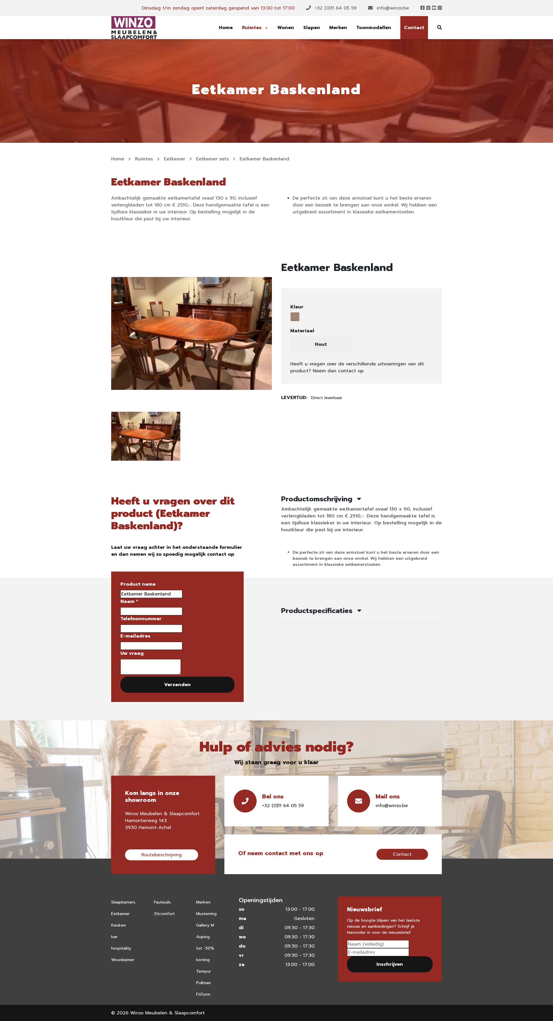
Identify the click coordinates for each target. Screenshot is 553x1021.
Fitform (203, 994)
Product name (138, 584)
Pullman (203, 983)
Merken (338, 27)
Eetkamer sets (212, 158)
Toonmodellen (373, 27)
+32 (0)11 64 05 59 (335, 8)
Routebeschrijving (161, 854)
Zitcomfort (164, 914)
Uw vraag (132, 653)
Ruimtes (252, 27)
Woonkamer (122, 960)
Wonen (285, 27)
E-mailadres (135, 636)
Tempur (203, 971)
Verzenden (177, 684)
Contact (414, 27)
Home (226, 27)
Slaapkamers (123, 902)
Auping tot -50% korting (205, 948)
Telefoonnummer (141, 618)
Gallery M (205, 925)
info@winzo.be (392, 8)
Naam (129, 601)
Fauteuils (162, 902)
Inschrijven (389, 964)
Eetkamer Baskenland (264, 158)
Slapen (311, 27)
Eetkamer (174, 158)
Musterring (206, 914)
